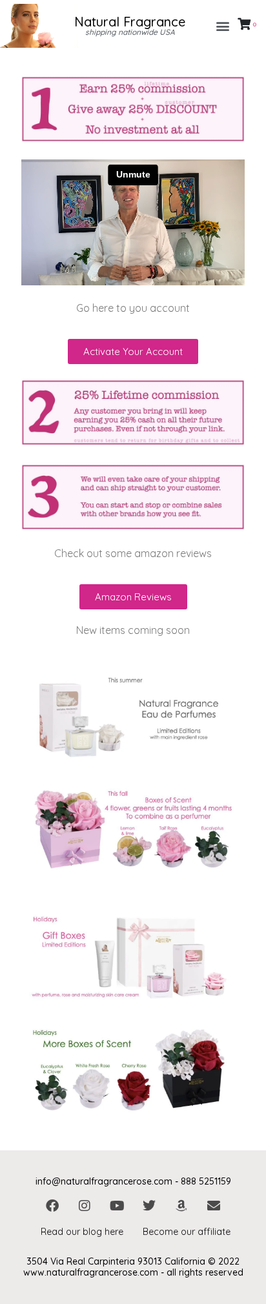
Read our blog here (82, 1232)
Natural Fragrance (129, 22)
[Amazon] (181, 1206)
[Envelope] (214, 1206)
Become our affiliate (186, 1232)
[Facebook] (52, 1206)
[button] (223, 26)
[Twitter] (149, 1206)
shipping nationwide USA (130, 32)
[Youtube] (117, 1206)
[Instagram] (84, 1206)
